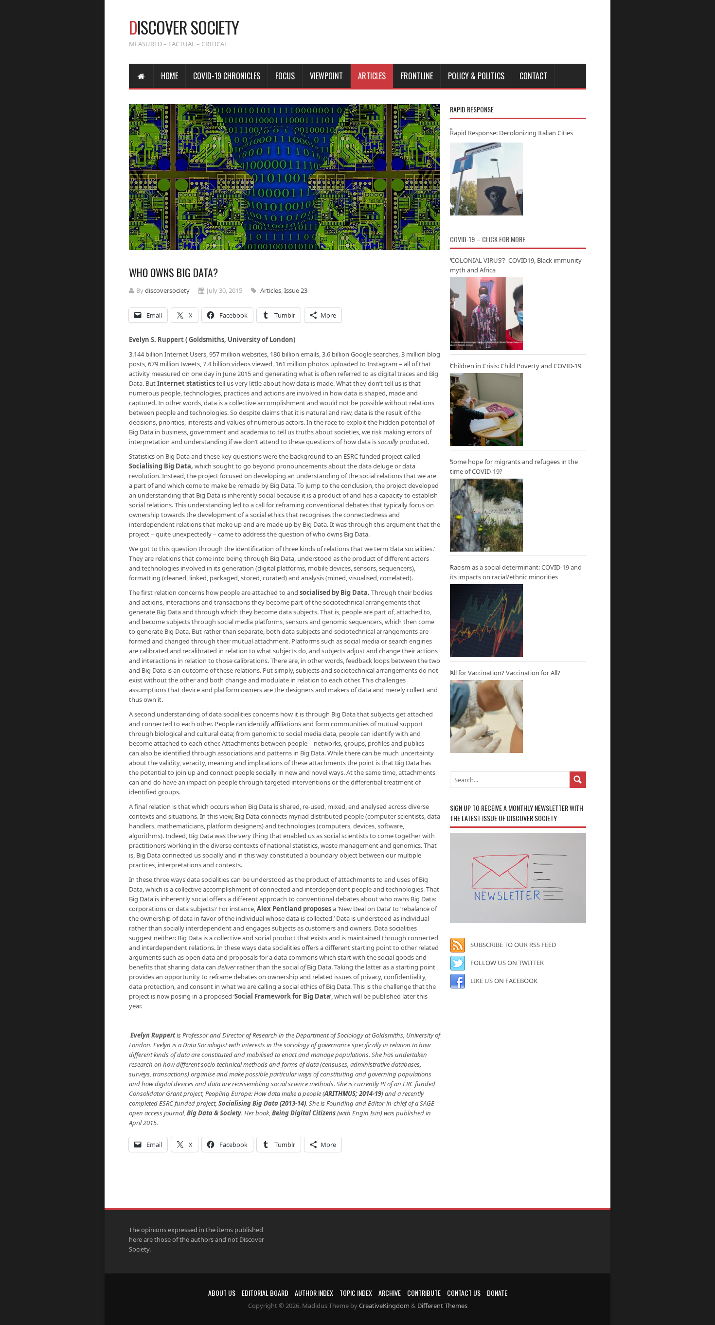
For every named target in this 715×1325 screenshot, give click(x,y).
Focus (285, 76)
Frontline (417, 76)
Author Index (314, 1293)
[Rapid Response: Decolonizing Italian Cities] (486, 179)
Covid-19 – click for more (487, 239)
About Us (221, 1293)
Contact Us (464, 1293)
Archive (389, 1293)
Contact (533, 76)
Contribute (424, 1293)
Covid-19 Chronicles (226, 76)
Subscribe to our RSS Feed (513, 944)
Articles (372, 76)
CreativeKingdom (384, 1305)
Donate (497, 1293)
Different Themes (442, 1305)
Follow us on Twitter (507, 962)
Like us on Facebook (503, 980)
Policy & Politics (476, 76)
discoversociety (167, 290)
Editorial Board (265, 1293)
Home (169, 76)
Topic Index (356, 1293)
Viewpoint (326, 76)
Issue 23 (295, 290)
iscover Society (184, 27)
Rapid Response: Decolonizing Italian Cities (511, 132)
